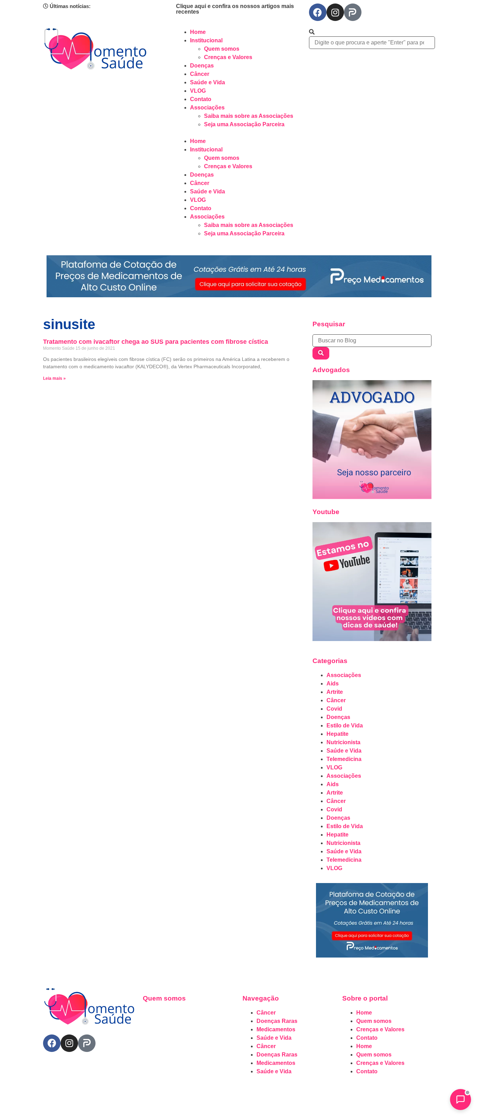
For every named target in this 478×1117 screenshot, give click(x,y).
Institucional (206, 40)
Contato (200, 99)
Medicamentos (275, 1029)
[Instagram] (335, 12)
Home (198, 32)
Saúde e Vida (207, 82)
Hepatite (337, 734)
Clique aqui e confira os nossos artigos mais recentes (235, 9)
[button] (239, 133)
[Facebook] (317, 12)
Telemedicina (343, 759)
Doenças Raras (276, 1021)
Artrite (334, 692)
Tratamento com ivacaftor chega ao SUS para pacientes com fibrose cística (155, 341)
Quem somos (221, 49)
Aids (332, 683)
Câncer (199, 74)
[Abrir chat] (460, 1099)
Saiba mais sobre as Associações (248, 116)
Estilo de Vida (344, 725)
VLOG (198, 91)
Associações (207, 108)
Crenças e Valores (228, 57)
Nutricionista (343, 742)
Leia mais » (54, 378)
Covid (334, 709)
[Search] (320, 353)
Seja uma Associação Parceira (244, 124)
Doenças (202, 66)
